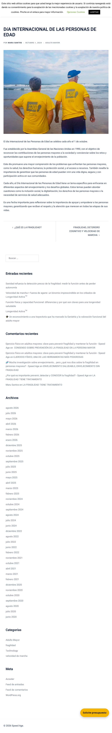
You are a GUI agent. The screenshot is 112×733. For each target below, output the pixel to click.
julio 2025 (11, 467)
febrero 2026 (12, 434)
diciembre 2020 (14, 585)
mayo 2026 (11, 418)
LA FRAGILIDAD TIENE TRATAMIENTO (42, 385)
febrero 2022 (12, 552)
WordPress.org (13, 695)
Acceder (10, 679)
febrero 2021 (12, 579)
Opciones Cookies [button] (76, 12)
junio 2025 (11, 472)
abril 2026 (11, 424)
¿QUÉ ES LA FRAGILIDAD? (28, 227)
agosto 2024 (12, 515)
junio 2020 (11, 617)
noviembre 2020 (14, 590)
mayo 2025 (11, 477)
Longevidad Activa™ (16, 311)
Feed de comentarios (17, 690)
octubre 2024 (12, 504)
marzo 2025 (12, 488)
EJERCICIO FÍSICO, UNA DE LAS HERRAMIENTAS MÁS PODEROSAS (48, 357)
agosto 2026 (12, 408)
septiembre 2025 (14, 461)
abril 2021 (11, 568)
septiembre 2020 (14, 601)
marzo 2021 (12, 574)
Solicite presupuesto (94, 712)
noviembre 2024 (14, 499)
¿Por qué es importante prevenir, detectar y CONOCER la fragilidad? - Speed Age (47, 375)
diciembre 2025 (14, 445)
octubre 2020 (12, 595)
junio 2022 (11, 547)
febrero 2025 (12, 493)
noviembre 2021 (14, 558)
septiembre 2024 (14, 509)
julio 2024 (11, 520)
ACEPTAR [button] (94, 12)
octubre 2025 (12, 456)
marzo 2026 (12, 429)
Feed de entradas (15, 684)
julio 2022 (11, 542)
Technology (12, 650)
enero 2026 (12, 440)
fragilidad (11, 645)
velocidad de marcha (16, 656)
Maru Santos (15, 42)
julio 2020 (11, 611)
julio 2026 (11, 413)
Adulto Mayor (52, 42)
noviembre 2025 (14, 451)
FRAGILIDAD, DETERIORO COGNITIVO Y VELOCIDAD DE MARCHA (84, 231)
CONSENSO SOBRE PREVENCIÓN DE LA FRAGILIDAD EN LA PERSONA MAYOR (54, 347)
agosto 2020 (12, 606)
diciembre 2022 (14, 531)
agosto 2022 (12, 536)
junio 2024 (11, 526)
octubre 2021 (12, 563)
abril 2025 (11, 483)
